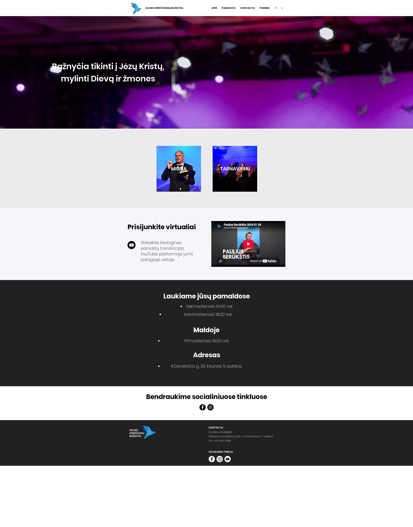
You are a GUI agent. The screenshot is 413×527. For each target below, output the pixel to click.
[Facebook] (202, 407)
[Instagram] (210, 407)
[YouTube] (131, 245)
